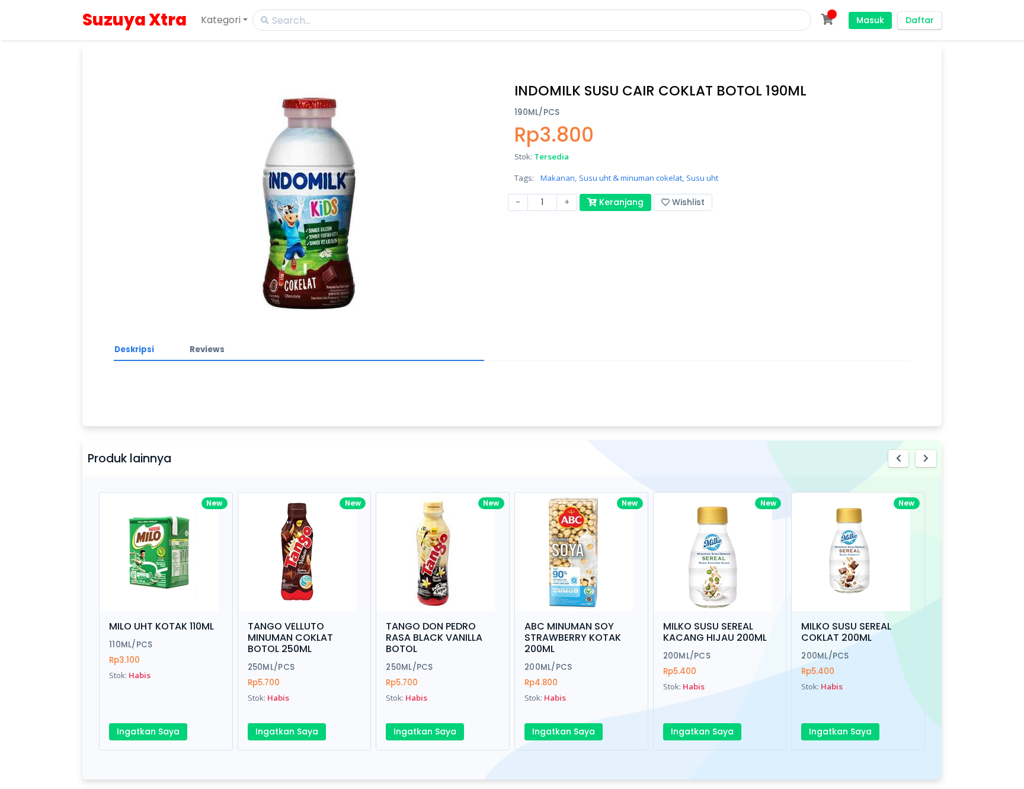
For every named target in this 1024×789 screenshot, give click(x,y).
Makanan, (558, 178)
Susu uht (702, 178)
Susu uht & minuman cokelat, (631, 178)
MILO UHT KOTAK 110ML (161, 626)
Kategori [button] (221, 20)
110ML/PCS (130, 644)
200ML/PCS (548, 667)
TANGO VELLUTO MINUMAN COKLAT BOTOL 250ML (290, 637)
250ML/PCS (271, 667)
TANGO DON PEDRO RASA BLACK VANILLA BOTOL (434, 637)
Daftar (919, 20)
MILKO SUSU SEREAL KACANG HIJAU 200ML (715, 631)
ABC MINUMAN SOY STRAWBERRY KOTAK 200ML (572, 637)
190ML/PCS (536, 112)
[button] (898, 458)
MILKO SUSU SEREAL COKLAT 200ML (846, 631)
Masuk (870, 20)
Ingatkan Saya (148, 731)
